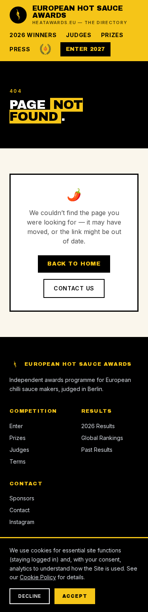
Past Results (96, 449)
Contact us (74, 288)
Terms (17, 461)
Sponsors (21, 498)
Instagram (21, 521)
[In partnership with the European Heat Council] (45, 49)
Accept (74, 596)
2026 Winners (32, 35)
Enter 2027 (85, 49)
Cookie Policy (38, 577)
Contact (19, 510)
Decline (29, 596)
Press (19, 49)
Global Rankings (102, 437)
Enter (16, 426)
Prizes (112, 35)
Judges (78, 35)
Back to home (74, 264)
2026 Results (98, 426)
